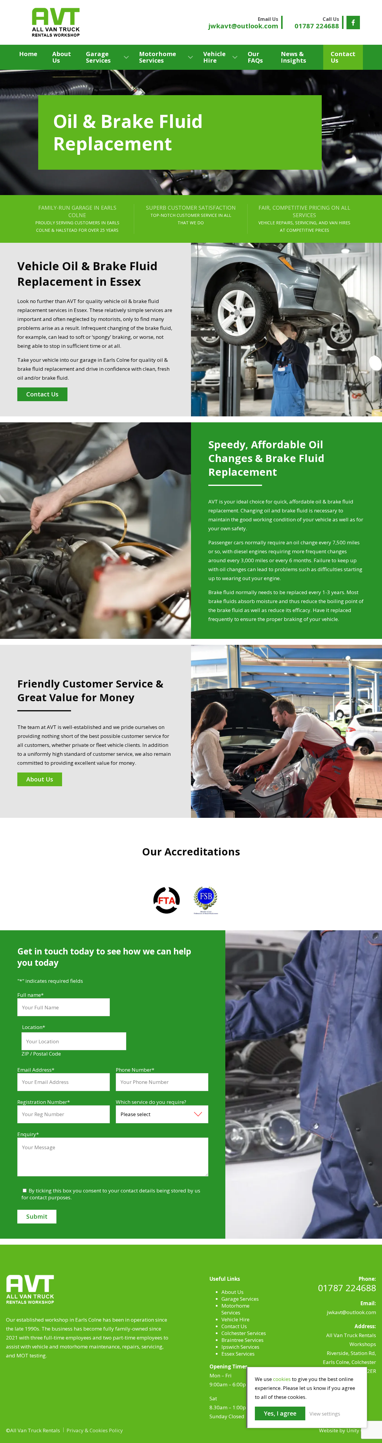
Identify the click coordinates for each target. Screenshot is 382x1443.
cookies (282, 1379)
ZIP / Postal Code (41, 1053)
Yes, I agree (280, 1413)
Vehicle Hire (214, 57)
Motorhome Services (157, 57)
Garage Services (98, 57)
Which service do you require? (151, 1102)
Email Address (35, 1069)
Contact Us (343, 57)
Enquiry (28, 1134)
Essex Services (238, 1353)
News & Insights (293, 57)
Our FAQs (255, 57)
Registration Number (43, 1102)
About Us (61, 57)
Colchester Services (243, 1333)
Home (28, 54)
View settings (324, 1413)
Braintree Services (242, 1340)
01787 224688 (347, 1288)
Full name (30, 994)
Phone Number (135, 1069)
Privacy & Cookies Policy (95, 1430)
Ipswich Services (240, 1346)
